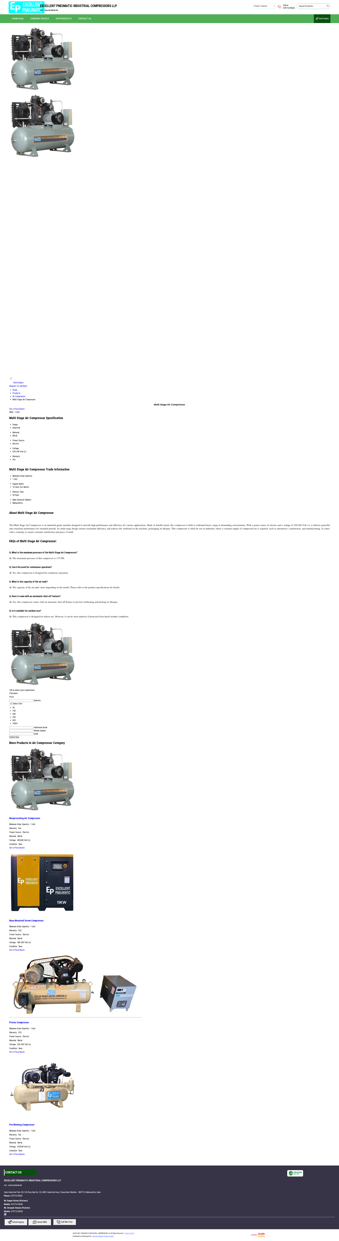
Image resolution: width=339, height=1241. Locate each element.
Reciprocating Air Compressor (24, 818)
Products (16, 393)
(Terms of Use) (129, 1233)
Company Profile (39, 18)
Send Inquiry (323, 18)
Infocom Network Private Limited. (103, 1236)
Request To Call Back (18, 386)
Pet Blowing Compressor (22, 1124)
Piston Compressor (19, 1022)
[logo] (26, 12)
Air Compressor (18, 396)
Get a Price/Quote (17, 409)
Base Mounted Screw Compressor (26, 920)
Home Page (18, 18)
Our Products (64, 18)
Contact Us (84, 18)
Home (14, 390)
